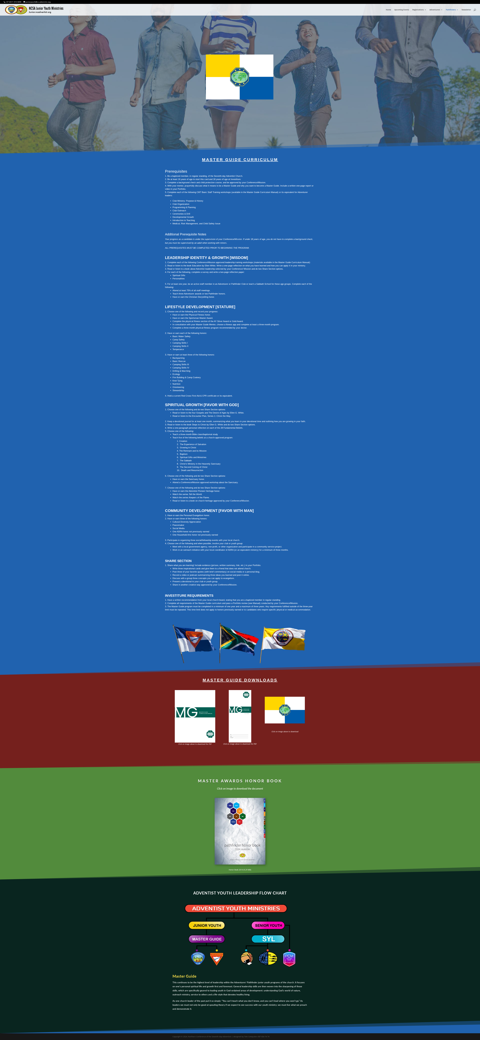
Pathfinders (451, 10)
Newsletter (466, 10)
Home (388, 10)
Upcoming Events (401, 10)
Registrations (418, 10)
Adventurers (435, 10)
